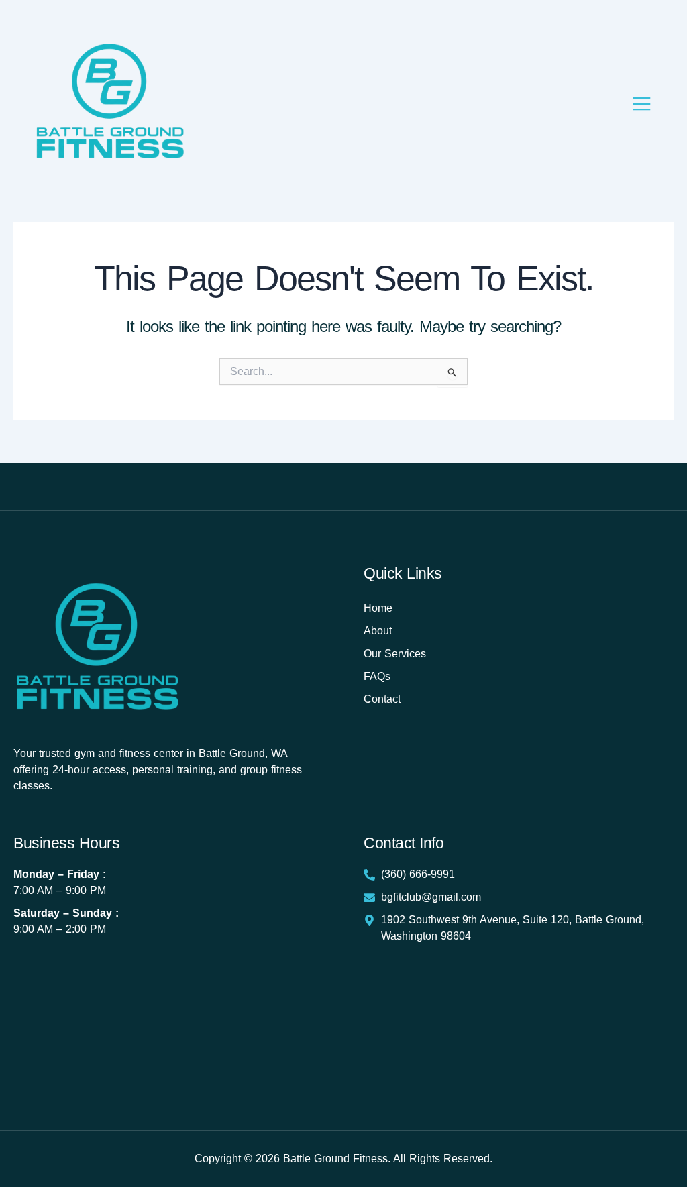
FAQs (377, 676)
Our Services (395, 653)
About (378, 630)
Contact (382, 699)
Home (378, 608)
